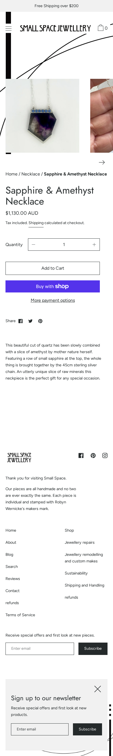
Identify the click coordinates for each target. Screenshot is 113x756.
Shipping (36, 223)
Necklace (31, 174)
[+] (94, 244)
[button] (102, 29)
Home (12, 174)
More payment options (53, 300)
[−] (33, 244)
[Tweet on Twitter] (30, 321)
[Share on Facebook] (21, 321)
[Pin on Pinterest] (40, 321)
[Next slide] (102, 162)
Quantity (13, 244)
